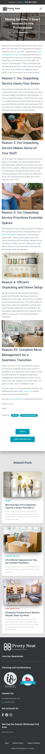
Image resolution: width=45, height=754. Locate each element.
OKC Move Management (29, 415)
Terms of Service (33, 743)
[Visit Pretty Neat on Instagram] (10, 715)
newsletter (16, 399)
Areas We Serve (7, 732)
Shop (7, 743)
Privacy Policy (18, 743)
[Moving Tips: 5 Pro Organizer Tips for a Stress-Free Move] (22, 484)
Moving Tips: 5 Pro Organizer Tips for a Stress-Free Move (20, 506)
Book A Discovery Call (22, 439)
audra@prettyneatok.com (11, 698)
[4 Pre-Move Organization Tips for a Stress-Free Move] (22, 539)
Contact (22, 431)
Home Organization (12, 556)
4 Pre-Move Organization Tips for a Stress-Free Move (21, 561)
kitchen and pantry (9, 235)
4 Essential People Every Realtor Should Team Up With (22, 614)
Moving (14, 415)
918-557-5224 (9, 702)
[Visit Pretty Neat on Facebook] (3, 715)
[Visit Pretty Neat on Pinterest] (6, 715)
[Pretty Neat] (12, 8)
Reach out (27, 391)
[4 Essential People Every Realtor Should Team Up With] (22, 592)
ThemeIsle (30, 748)
